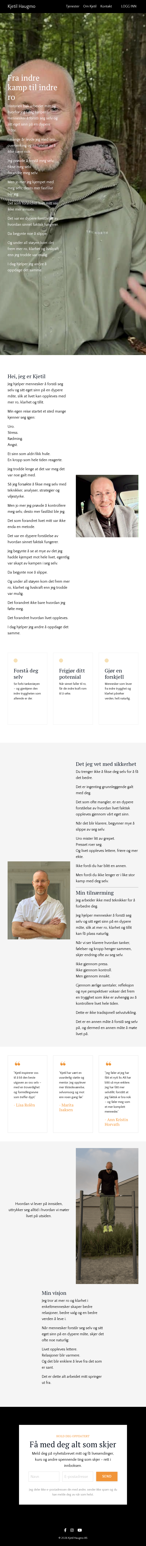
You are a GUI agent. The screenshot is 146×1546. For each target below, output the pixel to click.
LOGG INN (128, 6)
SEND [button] (106, 1476)
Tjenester (72, 6)
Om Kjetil (90, 6)
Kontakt (106, 6)
